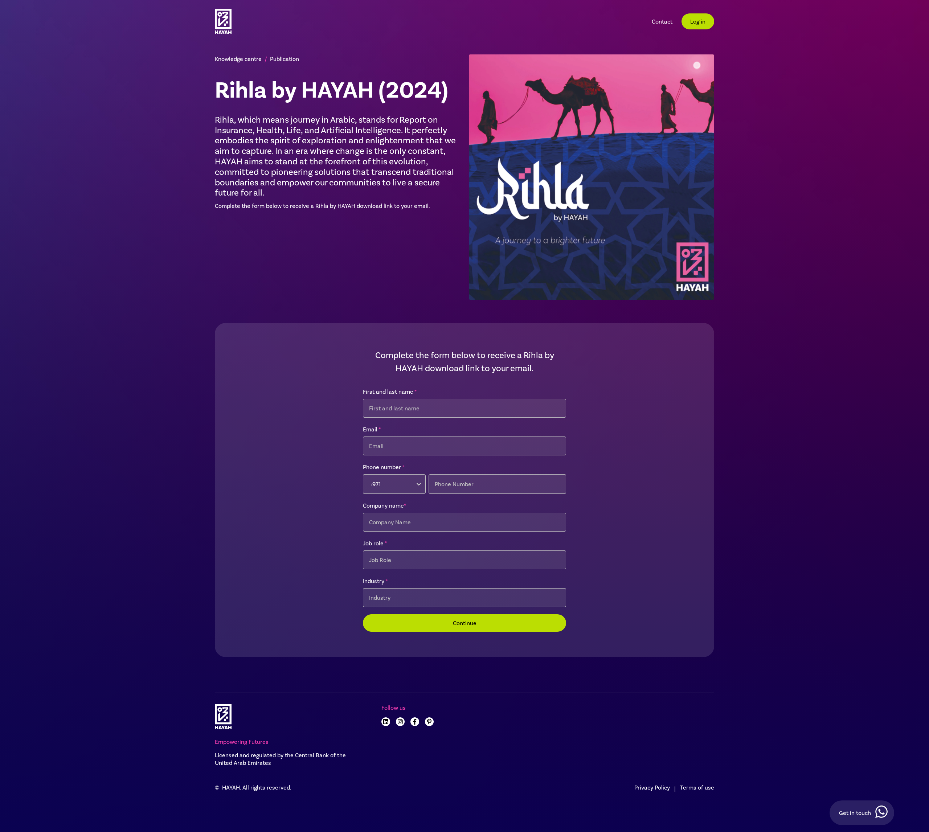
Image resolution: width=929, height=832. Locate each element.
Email (372, 429)
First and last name (390, 391)
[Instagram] (400, 721)
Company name (384, 505)
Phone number (384, 466)
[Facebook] (414, 721)
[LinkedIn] (385, 721)
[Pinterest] (429, 721)
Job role (375, 543)
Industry (375, 580)
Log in (697, 21)
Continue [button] (464, 622)
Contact (662, 21)
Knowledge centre (238, 58)
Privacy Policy (652, 787)
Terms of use (697, 787)
